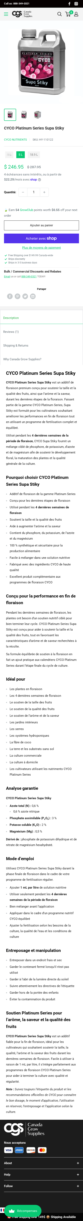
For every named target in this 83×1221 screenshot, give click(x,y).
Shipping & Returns (15, 345)
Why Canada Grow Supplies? (22, 359)
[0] (68, 14)
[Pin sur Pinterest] (17, 296)
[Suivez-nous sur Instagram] (76, 3)
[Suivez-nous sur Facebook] (69, 3)
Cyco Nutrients (15, 139)
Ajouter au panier (41, 225)
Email (7, 276)
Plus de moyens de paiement (41, 248)
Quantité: (10, 192)
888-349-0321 (29, 276)
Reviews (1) (11, 332)
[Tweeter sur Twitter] (25, 296)
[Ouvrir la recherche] (59, 14)
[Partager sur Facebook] (10, 296)
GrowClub (27, 210)
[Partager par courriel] (33, 296)
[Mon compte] (76, 14)
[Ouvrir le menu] (6, 14)
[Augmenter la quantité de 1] (44, 192)
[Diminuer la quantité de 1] (23, 192)
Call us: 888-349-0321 (16, 3)
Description (11, 318)
